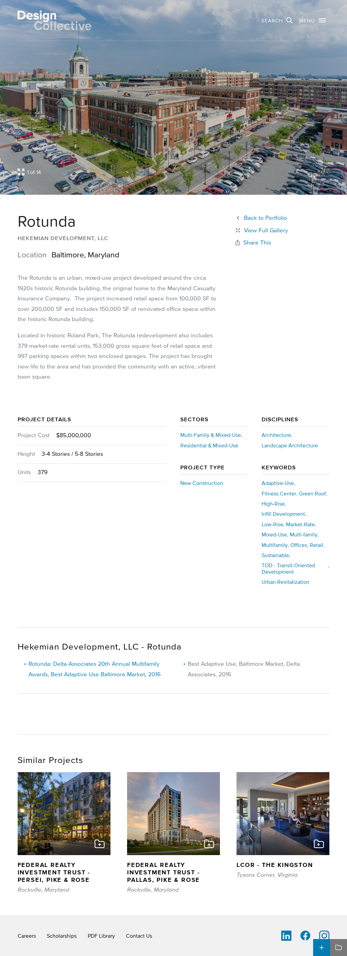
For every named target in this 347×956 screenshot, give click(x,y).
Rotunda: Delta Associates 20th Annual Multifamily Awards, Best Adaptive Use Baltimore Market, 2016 (94, 669)
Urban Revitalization (285, 582)
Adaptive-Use (278, 483)
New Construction (201, 483)
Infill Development (283, 514)
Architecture (276, 435)
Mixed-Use (274, 534)
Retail (316, 545)
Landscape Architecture (290, 445)
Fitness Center (279, 493)
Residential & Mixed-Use (209, 445)
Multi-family (304, 534)
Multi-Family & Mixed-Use (210, 435)
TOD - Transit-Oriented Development (288, 568)
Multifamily (275, 545)
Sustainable (275, 555)
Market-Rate (300, 524)
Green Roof (312, 493)
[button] (312, 20)
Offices (298, 545)
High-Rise (273, 504)
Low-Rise (272, 524)
